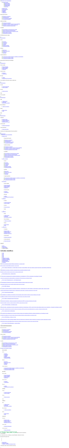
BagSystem (6, 361)
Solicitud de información (7, 426)
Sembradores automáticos (6, 259)
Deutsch (8, 4)
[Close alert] (0, 447)
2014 (3, 253)
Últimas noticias (6, 413)
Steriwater (5, 364)
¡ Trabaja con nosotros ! (7, 409)
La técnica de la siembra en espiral (9, 369)
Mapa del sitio (4, 442)
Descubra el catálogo (8, 348)
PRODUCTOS (4, 8)
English (8, 3)
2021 (3, 254)
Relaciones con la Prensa (8, 422)
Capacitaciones (6, 382)
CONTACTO (4, 12)
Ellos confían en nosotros (8, 406)
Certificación (6, 405)
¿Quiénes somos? (6, 404)
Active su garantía (6, 393)
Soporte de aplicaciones (7, 420)
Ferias (5, 414)
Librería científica (4, 247)
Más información (2, 63)
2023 (3, 255)
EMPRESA (4, 11)
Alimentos (5, 353)
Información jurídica (5, 443)
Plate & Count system (7, 362)
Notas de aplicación (7, 375)
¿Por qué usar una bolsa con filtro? (9, 368)
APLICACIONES (5, 9)
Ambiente (5, 356)
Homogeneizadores (5, 260)
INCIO (3, 245)
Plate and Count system (5, 261)
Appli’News (6, 377)
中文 (7, 6)
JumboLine (5, 363)
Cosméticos (6, 355)
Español (6, 2)
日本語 (8, 5)
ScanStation (4, 262)
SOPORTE (4, 198)
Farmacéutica (6, 354)
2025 (3, 257)
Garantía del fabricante (7, 392)
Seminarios (5, 381)
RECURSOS (4, 10)
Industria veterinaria (7, 357)
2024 (3, 256)
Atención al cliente (7, 421)
